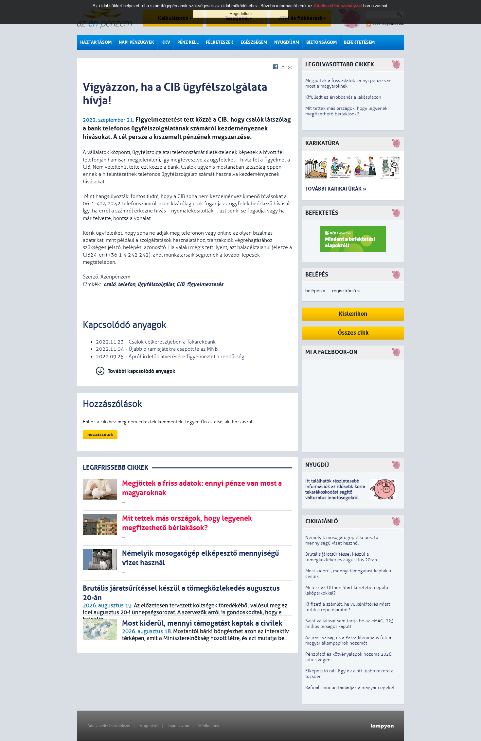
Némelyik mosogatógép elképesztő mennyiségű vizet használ (341, 540)
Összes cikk (353, 332)
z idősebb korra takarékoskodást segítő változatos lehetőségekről (335, 492)
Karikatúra (322, 143)
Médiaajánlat (210, 726)
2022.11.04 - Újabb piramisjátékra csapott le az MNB (157, 349)
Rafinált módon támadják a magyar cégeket (350, 687)
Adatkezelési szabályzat (108, 726)
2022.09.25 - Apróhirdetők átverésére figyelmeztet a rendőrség (170, 357)
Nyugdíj (317, 465)
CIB (180, 284)
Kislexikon (353, 314)
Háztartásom (96, 42)
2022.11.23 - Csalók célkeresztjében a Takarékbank (156, 342)
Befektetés (321, 213)
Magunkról (148, 726)
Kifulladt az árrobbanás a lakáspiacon (343, 97)
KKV (165, 42)
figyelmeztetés (205, 284)
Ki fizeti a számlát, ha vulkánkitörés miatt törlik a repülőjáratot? (347, 607)
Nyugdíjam (286, 42)
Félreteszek (219, 42)
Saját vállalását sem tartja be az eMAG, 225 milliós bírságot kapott (349, 623)
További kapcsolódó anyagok (141, 371)
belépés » (315, 290)
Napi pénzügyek (136, 42)
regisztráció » (346, 290)
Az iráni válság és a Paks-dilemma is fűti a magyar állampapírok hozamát (348, 640)
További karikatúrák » (335, 189)
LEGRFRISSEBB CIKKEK (115, 467)
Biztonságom (321, 42)
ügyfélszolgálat (155, 284)
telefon (126, 284)
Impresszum (178, 726)
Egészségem (253, 42)
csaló (109, 284)
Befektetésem (359, 42)
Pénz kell (188, 42)
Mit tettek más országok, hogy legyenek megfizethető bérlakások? (346, 111)
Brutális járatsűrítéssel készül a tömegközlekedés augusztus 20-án (341, 557)
